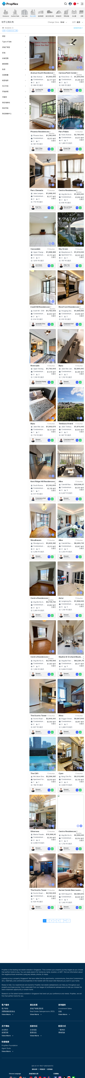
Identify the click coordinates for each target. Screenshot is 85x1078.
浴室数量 (5, 75)
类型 (3, 36)
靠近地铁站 (6, 102)
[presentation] (50, 67)
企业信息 (33, 1030)
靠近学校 (5, 108)
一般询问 (61, 1030)
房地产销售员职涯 (36, 1008)
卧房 (3, 69)
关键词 (4, 97)
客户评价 (5, 1008)
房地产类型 (6, 47)
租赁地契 (5, 80)
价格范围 (5, 58)
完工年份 (5, 86)
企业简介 (5, 1030)
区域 (3, 53)
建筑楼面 (5, 64)
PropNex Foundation (10, 1045)
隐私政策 (34, 1069)
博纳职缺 (61, 1032)
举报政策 (42, 1069)
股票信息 (33, 1032)
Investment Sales (65, 1008)
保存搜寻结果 (78, 28)
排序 (76, 22)
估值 (60, 1011)
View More (6, 1014)
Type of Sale (7, 42)
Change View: (56, 22)
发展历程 (5, 1032)
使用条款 (50, 1069)
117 (65, 921)
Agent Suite (6, 1048)
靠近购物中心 (7, 113)
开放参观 (5, 91)
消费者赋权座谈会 (8, 1011)
